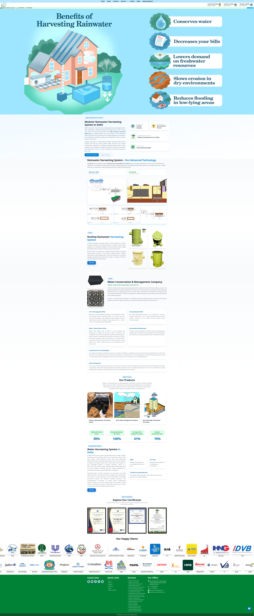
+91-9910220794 (21, 7)
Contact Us (110, 586)
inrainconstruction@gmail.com (156, 590)
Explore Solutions (105, 155)
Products (115, 1)
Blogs (138, 1)
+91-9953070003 (29, 7)
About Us (110, 582)
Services (123, 1)
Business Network (148, 1)
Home (103, 1)
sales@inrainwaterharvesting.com (8, 7)
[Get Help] (249, 609)
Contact (132, 1)
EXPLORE (91, 262)
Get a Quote (250, 8)
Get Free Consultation (91, 155)
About (109, 1)
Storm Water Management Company (127, 420)
